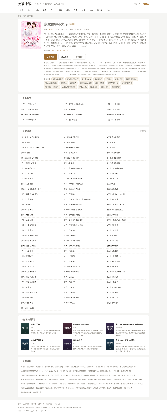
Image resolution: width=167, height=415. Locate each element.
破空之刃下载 (131, 375)
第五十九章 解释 (70, 235)
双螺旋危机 (98, 79)
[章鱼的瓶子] (67, 344)
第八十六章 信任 (70, 282)
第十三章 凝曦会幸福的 (29, 158)
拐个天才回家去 (131, 79)
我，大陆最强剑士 (51, 83)
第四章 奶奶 (25, 142)
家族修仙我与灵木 (106, 371)
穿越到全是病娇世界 (27, 388)
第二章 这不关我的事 (71, 137)
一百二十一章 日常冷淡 (29, 109)
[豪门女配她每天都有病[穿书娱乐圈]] (110, 328)
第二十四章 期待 (112, 173)
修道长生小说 (92, 379)
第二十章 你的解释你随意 (73, 168)
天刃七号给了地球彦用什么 (45, 367)
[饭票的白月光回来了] (67, 328)
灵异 (75, 10)
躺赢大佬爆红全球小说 (78, 367)
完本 (91, 10)
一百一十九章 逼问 (113, 109)
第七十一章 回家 (70, 256)
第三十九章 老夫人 (113, 199)
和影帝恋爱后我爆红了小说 (77, 379)
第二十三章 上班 (70, 173)
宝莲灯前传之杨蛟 (86, 83)
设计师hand (128, 388)
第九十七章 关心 (27, 303)
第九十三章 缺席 (112, 292)
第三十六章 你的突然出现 (116, 194)
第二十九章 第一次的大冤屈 (74, 184)
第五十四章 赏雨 (112, 225)
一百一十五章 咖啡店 (28, 120)
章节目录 (79, 57)
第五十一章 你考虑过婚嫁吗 (116, 220)
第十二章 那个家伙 (113, 153)
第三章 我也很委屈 (113, 137)
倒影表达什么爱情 (112, 367)
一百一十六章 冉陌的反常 (116, 114)
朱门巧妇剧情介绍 (52, 384)
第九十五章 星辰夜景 (71, 297)
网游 (60, 10)
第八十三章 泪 (69, 277)
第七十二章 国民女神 (114, 256)
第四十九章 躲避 (27, 220)
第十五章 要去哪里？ (114, 158)
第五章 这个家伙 (70, 142)
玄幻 (29, 10)
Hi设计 (67, 367)
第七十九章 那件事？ (28, 272)
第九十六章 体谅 (112, 297)
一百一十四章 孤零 (70, 120)
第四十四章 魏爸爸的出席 (73, 210)
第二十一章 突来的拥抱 (115, 168)
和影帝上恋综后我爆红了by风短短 (86, 388)
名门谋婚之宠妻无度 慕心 (128, 367)
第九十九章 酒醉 (112, 303)
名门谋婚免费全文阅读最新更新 (31, 392)
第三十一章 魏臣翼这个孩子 (31, 189)
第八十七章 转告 (112, 282)
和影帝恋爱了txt (93, 371)
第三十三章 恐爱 (112, 189)
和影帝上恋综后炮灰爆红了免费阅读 (33, 384)
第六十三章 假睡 (112, 241)
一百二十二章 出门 (113, 104)
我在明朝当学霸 (127, 83)
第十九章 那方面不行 (28, 168)
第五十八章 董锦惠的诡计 (30, 235)
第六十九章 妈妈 (112, 251)
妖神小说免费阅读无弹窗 (29, 375)
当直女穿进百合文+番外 (125, 340)
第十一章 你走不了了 (71, 153)
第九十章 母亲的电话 (114, 287)
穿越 (37, 10)
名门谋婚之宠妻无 (42, 379)
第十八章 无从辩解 (113, 163)
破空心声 (45, 371)
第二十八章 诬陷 (27, 184)
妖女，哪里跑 (99, 83)
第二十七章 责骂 (112, 178)
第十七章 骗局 (69, 163)
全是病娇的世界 (44, 375)
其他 (83, 10)
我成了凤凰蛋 (55, 375)
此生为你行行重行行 (69, 87)
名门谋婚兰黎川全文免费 (133, 379)
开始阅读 (50, 57)
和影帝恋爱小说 (118, 379)
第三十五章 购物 (70, 194)
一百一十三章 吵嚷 (113, 120)
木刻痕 (51, 30)
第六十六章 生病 (112, 246)
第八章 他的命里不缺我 (72, 147)
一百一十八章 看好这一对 (30, 114)
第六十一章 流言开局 (28, 241)
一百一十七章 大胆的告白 (73, 114)
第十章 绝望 (25, 153)
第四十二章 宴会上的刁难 (116, 204)
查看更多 (143, 131)
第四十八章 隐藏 (112, 215)
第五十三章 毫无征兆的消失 (74, 225)
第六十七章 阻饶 (27, 251)
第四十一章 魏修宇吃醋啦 (73, 204)
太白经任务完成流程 (112, 384)
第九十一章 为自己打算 (29, 292)
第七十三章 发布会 (28, 261)
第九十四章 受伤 (27, 297)
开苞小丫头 (35, 324)
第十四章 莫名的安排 (71, 158)
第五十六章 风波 (70, 230)
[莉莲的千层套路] (25, 344)
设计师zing (91, 367)
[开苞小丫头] (25, 328)
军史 (52, 10)
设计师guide (69, 388)
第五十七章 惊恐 (112, 230)
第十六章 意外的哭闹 (28, 163)
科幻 (68, 10)
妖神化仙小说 (100, 367)
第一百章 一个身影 (28, 308)
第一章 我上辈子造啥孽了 (30, 137)
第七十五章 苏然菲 (113, 261)
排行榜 (99, 10)
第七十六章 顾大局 (28, 266)
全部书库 (26, 404)
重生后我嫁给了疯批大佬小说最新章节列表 (50, 388)
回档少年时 (105, 87)
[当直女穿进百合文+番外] (110, 344)
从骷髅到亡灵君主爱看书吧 (122, 371)
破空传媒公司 (65, 375)
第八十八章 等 (26, 287)
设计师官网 (121, 375)
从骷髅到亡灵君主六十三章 (96, 384)
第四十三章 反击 (27, 210)
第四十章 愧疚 (26, 204)
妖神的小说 (102, 379)
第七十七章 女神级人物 (72, 266)
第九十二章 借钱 (70, 292)
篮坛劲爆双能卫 (58, 79)
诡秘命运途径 (53, 371)
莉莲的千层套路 (37, 340)
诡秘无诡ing (59, 367)
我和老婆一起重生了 (52, 87)
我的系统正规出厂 (73, 79)
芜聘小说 (25, 3)
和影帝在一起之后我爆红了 (58, 379)
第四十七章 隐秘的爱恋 (72, 215)
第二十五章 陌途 (27, 178)
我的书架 (146, 4)
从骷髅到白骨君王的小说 (108, 375)
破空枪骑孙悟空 (77, 375)
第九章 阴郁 (111, 147)
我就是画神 (94, 87)
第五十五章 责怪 (27, 230)
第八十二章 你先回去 (28, 277)
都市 (44, 10)
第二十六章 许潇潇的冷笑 (73, 178)
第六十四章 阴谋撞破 (28, 246)
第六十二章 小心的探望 (72, 241)
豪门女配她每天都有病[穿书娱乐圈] (130, 324)
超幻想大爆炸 (86, 79)
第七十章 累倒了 (27, 256)
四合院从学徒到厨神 (27, 367)
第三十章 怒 (111, 184)
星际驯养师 (116, 87)
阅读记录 (137, 4)
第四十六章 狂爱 (27, 215)
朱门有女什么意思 (105, 388)
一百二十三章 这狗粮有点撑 (74, 104)
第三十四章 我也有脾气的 (30, 194)
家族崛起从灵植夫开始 (91, 375)
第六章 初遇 (111, 142)
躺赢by (109, 379)
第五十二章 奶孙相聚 (28, 225)
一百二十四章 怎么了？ (60, 50)
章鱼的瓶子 (77, 340)
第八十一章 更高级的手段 (116, 272)
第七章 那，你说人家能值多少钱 (32, 147)
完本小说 (41, 404)
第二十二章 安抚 (27, 173)
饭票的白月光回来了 (81, 324)
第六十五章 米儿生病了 (72, 246)
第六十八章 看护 (70, 251)
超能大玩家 (119, 79)
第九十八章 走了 (70, 303)
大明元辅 (109, 79)
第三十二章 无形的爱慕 (72, 189)
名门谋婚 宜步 (117, 388)
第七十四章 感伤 (70, 261)
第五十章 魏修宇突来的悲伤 (74, 220)
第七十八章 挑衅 (112, 266)
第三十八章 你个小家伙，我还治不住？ (77, 199)
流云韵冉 (73, 83)
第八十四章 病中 (112, 277)
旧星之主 (64, 83)
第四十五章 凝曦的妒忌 (115, 210)
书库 (108, 10)
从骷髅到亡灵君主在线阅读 (76, 384)
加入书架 (64, 57)
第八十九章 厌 (69, 287)
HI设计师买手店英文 (27, 379)
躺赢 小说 (63, 384)
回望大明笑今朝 (113, 83)
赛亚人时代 (83, 87)
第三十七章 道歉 (27, 199)
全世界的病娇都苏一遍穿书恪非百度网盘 (73, 371)
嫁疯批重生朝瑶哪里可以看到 (30, 371)
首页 (21, 10)
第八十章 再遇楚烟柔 (71, 272)
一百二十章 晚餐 (70, 109)
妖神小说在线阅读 (127, 384)
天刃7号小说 (138, 384)
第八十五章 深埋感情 (28, 282)
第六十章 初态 (112, 235)
